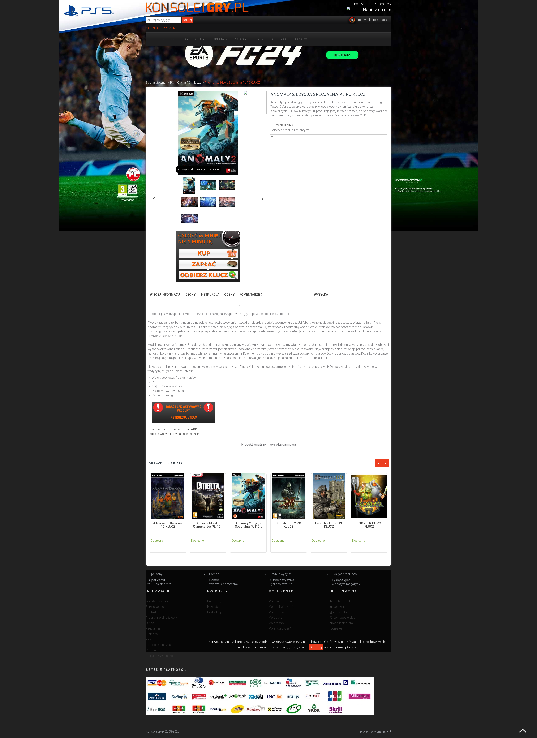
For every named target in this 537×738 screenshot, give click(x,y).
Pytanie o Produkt (284, 125)
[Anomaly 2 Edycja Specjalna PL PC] (189, 185)
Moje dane (275, 617)
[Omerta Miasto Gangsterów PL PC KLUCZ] (208, 496)
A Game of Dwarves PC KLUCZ (167, 525)
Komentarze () (250, 299)
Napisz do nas (377, 9)
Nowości (213, 606)
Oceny (229, 294)
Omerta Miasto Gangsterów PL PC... (208, 525)
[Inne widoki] (154, 198)
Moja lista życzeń (279, 628)
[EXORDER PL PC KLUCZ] (369, 496)
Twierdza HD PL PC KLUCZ (329, 525)
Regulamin (153, 628)
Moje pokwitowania (281, 606)
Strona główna (156, 82)
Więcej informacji (165, 294)
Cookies (151, 650)
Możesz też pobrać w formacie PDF (175, 429)
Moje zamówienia (280, 601)
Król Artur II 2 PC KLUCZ (288, 525)
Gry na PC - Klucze (189, 82)
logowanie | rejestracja (372, 19)
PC (172, 82)
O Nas (150, 623)
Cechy (190, 294)
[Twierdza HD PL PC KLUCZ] (329, 496)
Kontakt (151, 612)
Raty (149, 639)
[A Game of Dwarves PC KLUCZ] (168, 496)
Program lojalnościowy (161, 617)
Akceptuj (316, 647)
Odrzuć (352, 647)
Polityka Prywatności (159, 655)
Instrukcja (209, 294)
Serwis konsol (155, 606)
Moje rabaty (276, 623)
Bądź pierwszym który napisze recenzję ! (174, 433)
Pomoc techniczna (158, 645)
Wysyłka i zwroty (157, 601)
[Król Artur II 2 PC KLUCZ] (289, 496)
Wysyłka (321, 294)
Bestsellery (214, 612)
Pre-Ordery (214, 601)
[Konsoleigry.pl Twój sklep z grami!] (197, 7)
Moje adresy (276, 612)
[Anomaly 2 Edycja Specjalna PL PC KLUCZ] (248, 496)
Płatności (152, 634)
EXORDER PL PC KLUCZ (369, 525)
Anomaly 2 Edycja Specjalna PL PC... (248, 525)
